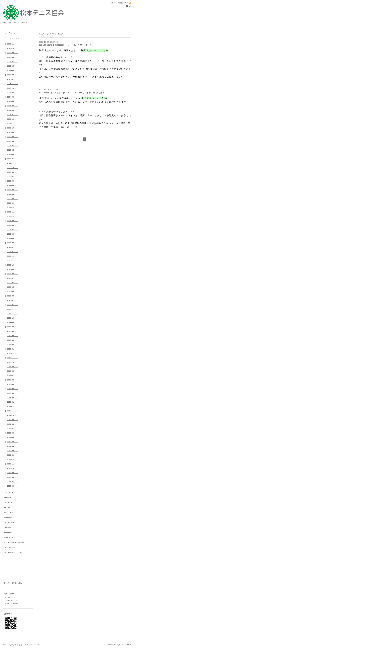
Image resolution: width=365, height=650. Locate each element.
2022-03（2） (12, 194)
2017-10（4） (12, 415)
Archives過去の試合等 (14, 542)
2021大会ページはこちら (94, 50)
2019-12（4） (12, 309)
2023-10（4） (12, 128)
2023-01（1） (12, 159)
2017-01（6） (12, 455)
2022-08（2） (12, 172)
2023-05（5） (12, 145)
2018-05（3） (12, 384)
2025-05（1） (12, 66)
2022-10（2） (12, 168)
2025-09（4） (12, 53)
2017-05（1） (12, 437)
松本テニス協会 (15, 645)
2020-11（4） (12, 260)
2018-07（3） (12, 375)
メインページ (9, 493)
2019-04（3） (12, 336)
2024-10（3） (12, 88)
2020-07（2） (12, 278)
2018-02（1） (12, 397)
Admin (128, 645)
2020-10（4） (12, 265)
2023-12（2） (12, 119)
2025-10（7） (12, 48)
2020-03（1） (12, 296)
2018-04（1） (12, 389)
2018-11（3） (12, 358)
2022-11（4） (12, 163)
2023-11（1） (12, 123)
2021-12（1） (12, 207)
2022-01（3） (12, 203)
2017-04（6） (12, 442)
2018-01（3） (12, 402)
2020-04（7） (12, 291)
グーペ (121, 645)
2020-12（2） (12, 256)
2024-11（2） (12, 84)
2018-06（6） (12, 380)
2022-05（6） (12, 185)
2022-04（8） (12, 190)
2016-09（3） (12, 473)
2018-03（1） (12, 393)
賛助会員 (8, 527)
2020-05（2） (12, 287)
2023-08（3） (12, 132)
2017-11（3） (12, 411)
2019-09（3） (12, 322)
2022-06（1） (12, 181)
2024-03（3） (12, 110)
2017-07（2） (12, 428)
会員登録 (8, 518)
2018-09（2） (12, 366)
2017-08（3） (12, 424)
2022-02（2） (12, 199)
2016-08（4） (12, 477)
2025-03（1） (12, 75)
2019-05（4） (12, 331)
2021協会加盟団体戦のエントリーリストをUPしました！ (66, 45)
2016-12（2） (12, 459)
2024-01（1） (12, 115)
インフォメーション (12, 38)
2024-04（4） (12, 106)
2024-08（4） (12, 92)
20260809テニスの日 (13, 552)
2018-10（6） (12, 362)
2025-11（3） (12, 44)
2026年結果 (9, 523)
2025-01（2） (12, 79)
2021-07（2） (12, 229)
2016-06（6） (12, 486)
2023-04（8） (12, 150)
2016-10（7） (12, 468)
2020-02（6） (12, 300)
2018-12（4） (12, 353)
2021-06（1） (12, 234)
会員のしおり (9, 537)
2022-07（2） (12, 176)
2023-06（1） (12, 141)
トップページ (9, 33)
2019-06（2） (12, 327)
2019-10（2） (12, 318)
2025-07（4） (12, 61)
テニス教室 (9, 513)
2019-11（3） (12, 313)
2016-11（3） (12, 464)
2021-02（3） (12, 247)
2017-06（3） (12, 433)
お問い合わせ (9, 547)
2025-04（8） (12, 70)
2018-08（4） (12, 371)
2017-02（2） (12, 450)
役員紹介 (8, 532)
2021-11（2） (12, 212)
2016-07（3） (12, 481)
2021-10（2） (12, 216)
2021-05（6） (12, 238)
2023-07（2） (12, 137)
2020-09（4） (12, 269)
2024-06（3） (12, 97)
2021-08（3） (12, 225)
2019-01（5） (12, 349)
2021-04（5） (12, 243)
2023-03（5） (12, 154)
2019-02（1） (12, 344)
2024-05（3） (12, 101)
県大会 (7, 508)
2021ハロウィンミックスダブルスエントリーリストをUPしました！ (72, 92)
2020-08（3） (12, 274)
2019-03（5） (12, 340)
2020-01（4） (12, 305)
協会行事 (8, 498)
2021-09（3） (12, 221)
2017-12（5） (12, 406)
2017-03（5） (12, 446)
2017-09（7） (12, 420)
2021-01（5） (12, 252)
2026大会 (8, 503)
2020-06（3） (12, 283)
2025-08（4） (12, 57)
